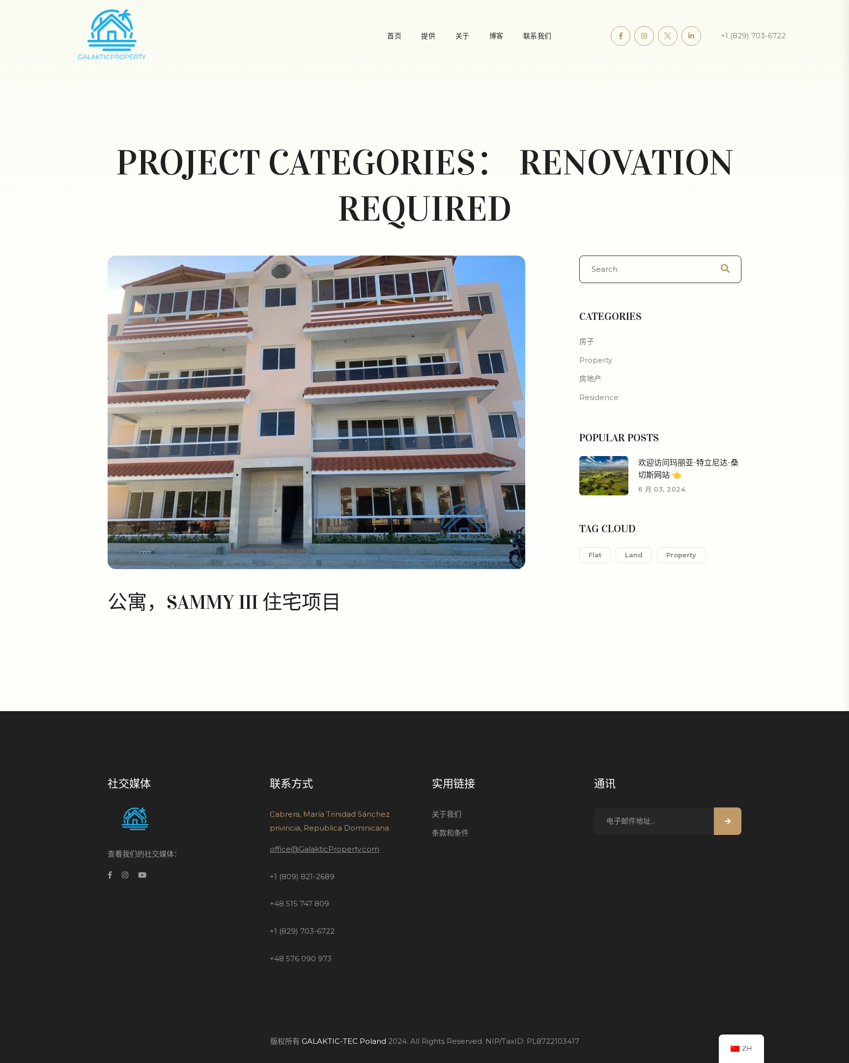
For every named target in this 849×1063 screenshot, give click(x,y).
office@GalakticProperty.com (324, 849)
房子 (586, 341)
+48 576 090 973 (301, 958)
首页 (394, 35)
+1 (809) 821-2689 (302, 876)
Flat (595, 555)
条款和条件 (450, 832)
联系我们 (537, 35)
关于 (462, 35)
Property (595, 360)
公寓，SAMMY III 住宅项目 (224, 602)
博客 (496, 35)
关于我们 (446, 814)
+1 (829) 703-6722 (753, 35)
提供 (428, 35)
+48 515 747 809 (299, 903)
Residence (599, 397)
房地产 (590, 378)
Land (634, 555)
